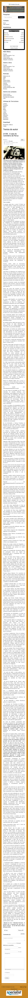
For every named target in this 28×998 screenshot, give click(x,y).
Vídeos (4, 126)
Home (4, 23)
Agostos (5, 113)
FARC (4, 77)
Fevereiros (5, 105)
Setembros (5, 115)
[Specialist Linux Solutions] (14, 993)
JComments (23, 980)
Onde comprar (6, 57)
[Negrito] (6, 956)
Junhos (4, 111)
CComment (18, 943)
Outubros (5, 116)
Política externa (6, 81)
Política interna (6, 80)
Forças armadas (6, 86)
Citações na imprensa (8, 59)
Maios (4, 109)
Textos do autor (6, 94)
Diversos (5, 89)
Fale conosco (6, 24)
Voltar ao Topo (23, 987)
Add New (22, 933)
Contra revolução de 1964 (9, 87)
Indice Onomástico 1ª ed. (9, 55)
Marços (5, 106)
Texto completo (6, 202)
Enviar (7, 977)
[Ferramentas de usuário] (23, 140)
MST (4, 79)
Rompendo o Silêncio (8, 124)
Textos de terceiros (7, 95)
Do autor (11, 141)
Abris (4, 108)
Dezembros (5, 119)
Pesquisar (21, 17)
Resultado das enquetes (8, 97)
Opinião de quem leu (7, 58)
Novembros (5, 118)
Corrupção (5, 84)
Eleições (5, 83)
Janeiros (5, 103)
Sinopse (5, 54)
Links (4, 98)
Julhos (4, 112)
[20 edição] (14, 9)
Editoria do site (6, 76)
